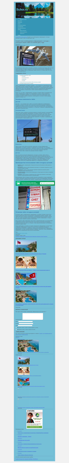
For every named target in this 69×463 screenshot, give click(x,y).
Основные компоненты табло (25, 75)
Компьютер (24, 79)
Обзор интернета (23, 30)
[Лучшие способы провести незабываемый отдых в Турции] (26, 251)
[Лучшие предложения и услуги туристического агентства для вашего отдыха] (26, 284)
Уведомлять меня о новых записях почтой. (26, 329)
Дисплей (23, 76)
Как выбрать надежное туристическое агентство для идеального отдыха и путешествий (33, 352)
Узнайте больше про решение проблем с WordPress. (27, 459)
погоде (23, 233)
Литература (22, 33)
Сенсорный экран (25, 77)
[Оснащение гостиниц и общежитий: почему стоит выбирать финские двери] (24, 406)
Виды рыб (20, 20)
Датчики (23, 80)
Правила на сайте (23, 19)
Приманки (20, 22)
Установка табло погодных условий (26, 83)
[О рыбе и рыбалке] (22, 13)
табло (26, 233)
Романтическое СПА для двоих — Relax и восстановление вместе (33, 270)
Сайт (17, 325)
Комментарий (19, 319)
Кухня (19, 23)
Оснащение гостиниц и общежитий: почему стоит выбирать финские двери (31, 407)
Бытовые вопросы (22, 28)
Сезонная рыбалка (22, 25)
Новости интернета (23, 31)
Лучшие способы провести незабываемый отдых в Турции (31, 253)
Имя (17, 321)
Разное (19, 29)
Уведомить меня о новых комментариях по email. (27, 327)
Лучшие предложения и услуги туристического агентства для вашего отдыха (31, 386)
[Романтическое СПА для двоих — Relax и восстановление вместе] (26, 268)
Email (17, 323)
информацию (18, 233)
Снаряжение (20, 26)
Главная (17, 37)
